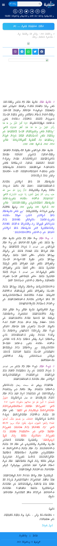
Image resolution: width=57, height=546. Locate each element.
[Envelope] (43, 11)
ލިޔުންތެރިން (23, 535)
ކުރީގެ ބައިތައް (47, 525)
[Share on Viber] (15, 52)
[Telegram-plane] (32, 11)
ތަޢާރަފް (35, 535)
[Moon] (15, 11)
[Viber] (37, 11)
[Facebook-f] (21, 11)
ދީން (19, 34)
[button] (3, 4)
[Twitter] (26, 11)
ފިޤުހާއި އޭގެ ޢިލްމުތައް (30, 34)
